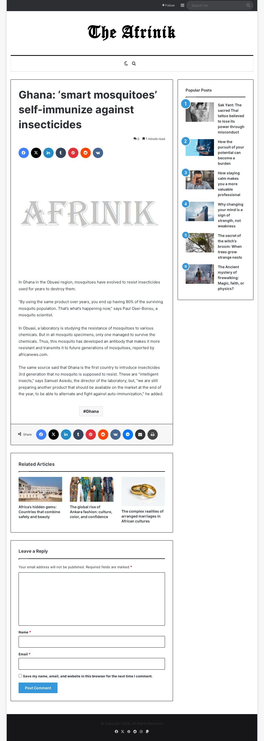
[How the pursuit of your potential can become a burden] (200, 148)
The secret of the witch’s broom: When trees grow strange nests (230, 246)
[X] (36, 153)
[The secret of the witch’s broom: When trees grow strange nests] (200, 242)
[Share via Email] (140, 434)
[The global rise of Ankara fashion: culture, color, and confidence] (92, 489)
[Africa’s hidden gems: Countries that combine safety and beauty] (40, 489)
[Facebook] (24, 153)
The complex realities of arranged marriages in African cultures (142, 516)
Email (24, 654)
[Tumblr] (61, 153)
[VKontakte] (98, 153)
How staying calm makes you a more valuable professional (229, 184)
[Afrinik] (132, 33)
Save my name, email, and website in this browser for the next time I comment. (88, 676)
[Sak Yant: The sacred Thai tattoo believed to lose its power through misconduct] (200, 112)
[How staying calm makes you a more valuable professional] (200, 179)
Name (25, 632)
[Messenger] (128, 434)
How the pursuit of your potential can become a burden (231, 152)
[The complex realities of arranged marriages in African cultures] (143, 491)
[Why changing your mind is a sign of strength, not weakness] (200, 211)
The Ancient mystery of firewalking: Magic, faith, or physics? (231, 278)
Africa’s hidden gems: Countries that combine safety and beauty (39, 512)
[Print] (152, 434)
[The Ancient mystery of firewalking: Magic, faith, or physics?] (200, 274)
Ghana (92, 411)
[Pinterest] (73, 153)
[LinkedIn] (48, 153)
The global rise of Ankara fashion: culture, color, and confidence (91, 512)
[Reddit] (85, 153)
